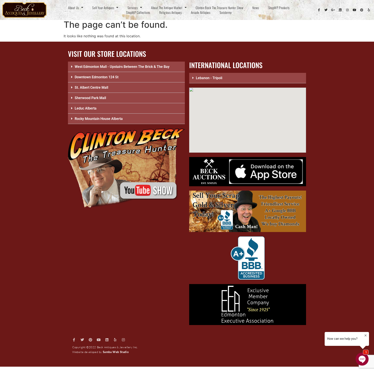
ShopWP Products (279, 7)
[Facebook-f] (319, 10)
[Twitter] (326, 10)
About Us (73, 7)
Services (132, 7)
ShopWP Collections (138, 12)
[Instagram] (347, 10)
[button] (126, 67)
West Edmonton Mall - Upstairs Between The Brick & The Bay (122, 67)
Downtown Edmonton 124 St (96, 77)
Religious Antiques (170, 12)
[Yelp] (369, 10)
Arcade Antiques (200, 12)
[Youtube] (354, 10)
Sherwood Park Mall (90, 98)
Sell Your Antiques (103, 7)
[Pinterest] (362, 10)
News (255, 7)
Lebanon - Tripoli (209, 78)
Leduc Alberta (86, 108)
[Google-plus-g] (333, 10)
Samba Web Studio (116, 352)
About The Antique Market (166, 7)
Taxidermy (225, 12)
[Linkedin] (340, 10)
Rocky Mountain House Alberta (99, 119)
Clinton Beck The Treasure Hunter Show (219, 7)
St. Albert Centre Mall (91, 87)
